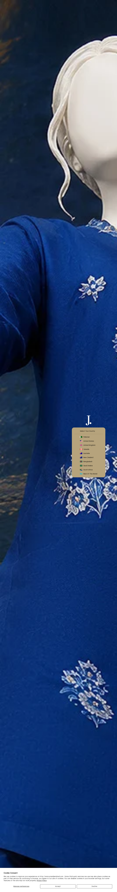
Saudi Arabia (88, 465)
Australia (86, 453)
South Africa (88, 470)
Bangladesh (87, 461)
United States (88, 441)
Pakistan (86, 437)
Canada (86, 449)
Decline (94, 886)
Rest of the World (90, 474)
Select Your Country (87, 431)
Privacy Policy (42, 880)
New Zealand (88, 457)
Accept (58, 886)
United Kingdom (89, 445)
